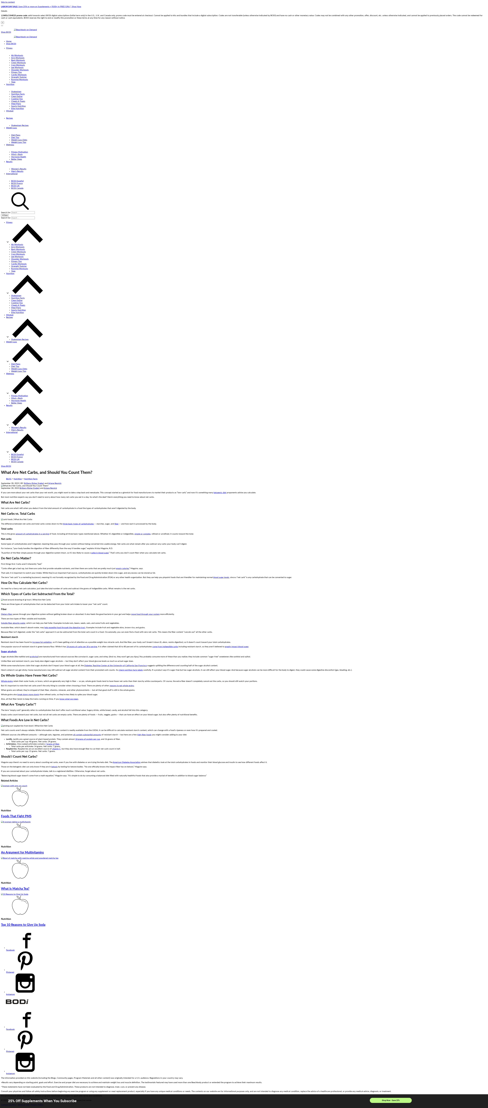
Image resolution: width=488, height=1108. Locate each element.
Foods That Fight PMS (16, 816)
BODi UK (15, 186)
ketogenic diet (220, 493)
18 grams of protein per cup (87, 739)
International (12, 174)
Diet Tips (15, 137)
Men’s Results (17, 171)
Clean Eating (16, 96)
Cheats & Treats (18, 101)
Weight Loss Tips (18, 142)
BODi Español (17, 181)
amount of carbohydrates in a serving (32, 534)
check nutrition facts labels (131, 670)
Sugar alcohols (9, 651)
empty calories (122, 568)
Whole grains (7, 681)
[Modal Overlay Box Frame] (244, 1101)
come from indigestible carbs (165, 647)
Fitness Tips (16, 72)
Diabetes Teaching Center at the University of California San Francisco (115, 666)
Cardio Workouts (19, 75)
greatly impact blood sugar (236, 647)
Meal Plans (16, 104)
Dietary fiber (6, 614)
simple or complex (142, 534)
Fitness (9, 48)
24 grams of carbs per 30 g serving (82, 647)
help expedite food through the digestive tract (64, 628)
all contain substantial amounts (87, 735)
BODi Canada (17, 188)
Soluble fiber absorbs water (13, 623)
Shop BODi (6, 32)
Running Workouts (19, 80)
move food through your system (145, 614)
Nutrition (10, 84)
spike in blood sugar (100, 553)
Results (9, 162)
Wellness (10, 145)
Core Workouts (18, 65)
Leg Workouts (17, 67)
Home (8, 41)
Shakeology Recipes (20, 125)
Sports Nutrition (18, 106)
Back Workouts (18, 60)
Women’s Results (18, 169)
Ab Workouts (17, 55)
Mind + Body (17, 154)
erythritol (34, 657)
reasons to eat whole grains (122, 686)
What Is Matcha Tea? (15, 888)
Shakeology (16, 92)
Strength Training (18, 77)
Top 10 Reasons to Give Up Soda (23, 924)
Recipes (9, 118)
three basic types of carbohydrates (78, 524)
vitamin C (56, 749)
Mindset (9, 111)
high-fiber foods (144, 735)
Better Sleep (16, 159)
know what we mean (69, 699)
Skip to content (8, 2)
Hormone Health (18, 157)
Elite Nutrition (17, 109)
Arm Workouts (17, 58)
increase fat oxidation (42, 642)
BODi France (17, 183)
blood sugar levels (221, 577)
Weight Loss (11, 128)
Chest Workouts (18, 63)
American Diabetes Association (127, 762)
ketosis (54, 767)
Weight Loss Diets (19, 140)
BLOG (8, 479)
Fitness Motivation (19, 152)
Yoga (13, 82)
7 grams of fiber (52, 744)
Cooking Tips (17, 99)
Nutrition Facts (18, 94)
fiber (117, 524)
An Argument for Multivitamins (22, 852)
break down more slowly (28, 695)
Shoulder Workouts (20, 70)
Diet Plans (15, 135)
